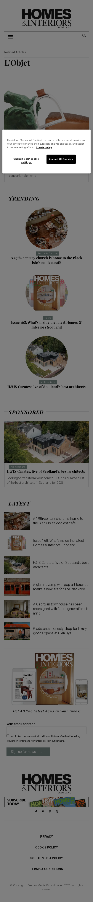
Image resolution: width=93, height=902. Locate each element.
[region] (46, 151)
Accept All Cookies (61, 159)
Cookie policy (44, 147)
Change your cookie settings (26, 160)
